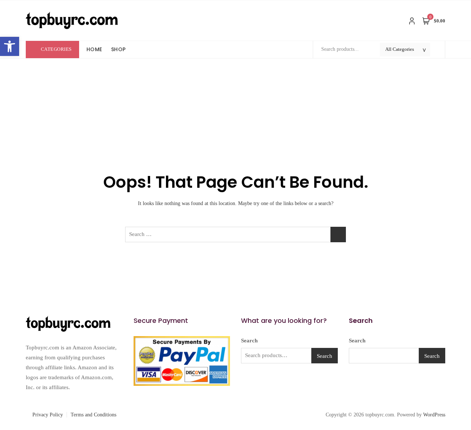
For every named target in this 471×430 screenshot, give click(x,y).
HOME (94, 49)
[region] (96, 375)
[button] (9, 46)
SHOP (118, 49)
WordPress (434, 414)
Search (249, 340)
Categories (56, 49)
